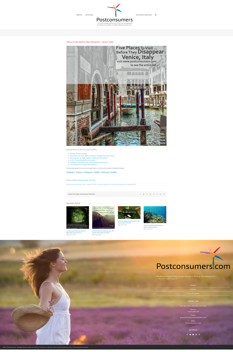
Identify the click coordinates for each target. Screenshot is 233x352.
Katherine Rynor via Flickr (86, 180)
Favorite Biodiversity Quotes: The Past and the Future (129, 222)
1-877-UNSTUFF (193, 312)
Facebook (70, 172)
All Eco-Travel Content (78, 154)
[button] (153, 14)
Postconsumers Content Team (77, 184)
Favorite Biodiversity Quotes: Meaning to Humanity (76, 232)
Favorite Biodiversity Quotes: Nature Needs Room (153, 226)
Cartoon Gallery (193, 293)
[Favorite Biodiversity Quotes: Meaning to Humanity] (77, 217)
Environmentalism (120, 184)
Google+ (114, 172)
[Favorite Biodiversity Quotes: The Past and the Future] (129, 212)
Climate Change (102, 184)
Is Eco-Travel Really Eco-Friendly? (82, 160)
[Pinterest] (199, 334)
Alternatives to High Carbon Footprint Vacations (88, 158)
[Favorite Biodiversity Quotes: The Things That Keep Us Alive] (103, 217)
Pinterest (105, 172)
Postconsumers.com (193, 323)
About (193, 285)
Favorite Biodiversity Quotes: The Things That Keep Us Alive (103, 232)
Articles (193, 289)
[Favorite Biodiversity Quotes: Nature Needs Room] (155, 214)
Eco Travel (111, 184)
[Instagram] (196, 334)
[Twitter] (190, 334)
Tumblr (97, 172)
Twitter (79, 172)
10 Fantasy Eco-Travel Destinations (83, 165)
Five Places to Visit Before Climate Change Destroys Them (92, 156)
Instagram (88, 172)
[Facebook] (187, 334)
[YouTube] (193, 334)
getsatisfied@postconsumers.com (193, 317)
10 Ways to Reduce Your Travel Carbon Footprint (89, 162)
